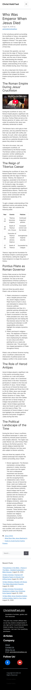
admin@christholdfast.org (18, 652)
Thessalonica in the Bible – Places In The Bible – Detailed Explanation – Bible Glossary (14, 570)
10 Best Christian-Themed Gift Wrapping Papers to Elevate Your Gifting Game (13, 577)
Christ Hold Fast (10, 4)
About (7, 645)
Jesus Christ (9, 536)
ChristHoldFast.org (14, 610)
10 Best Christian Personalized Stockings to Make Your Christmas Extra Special (13, 591)
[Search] (26, 553)
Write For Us (10, 650)
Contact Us (9, 647)
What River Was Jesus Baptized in (16, 538)
